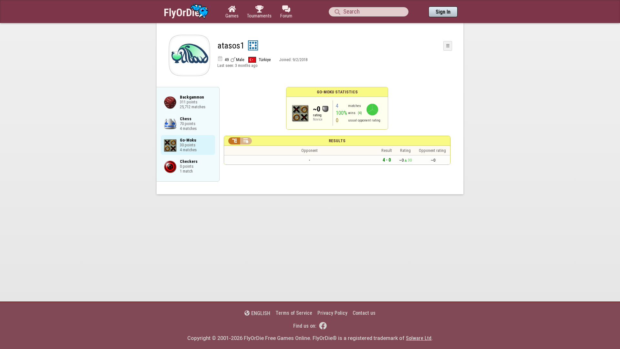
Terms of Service (293, 313)
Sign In (443, 12)
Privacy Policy (332, 313)
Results (337, 140)
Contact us (364, 313)
